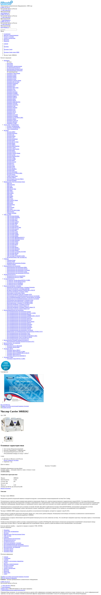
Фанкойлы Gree (11, 109)
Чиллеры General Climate (13, 153)
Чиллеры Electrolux (12, 171)
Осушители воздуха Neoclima (15, 284)
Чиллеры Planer (11, 174)
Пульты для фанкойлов (13, 126)
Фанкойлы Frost (11, 110)
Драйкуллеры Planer (12, 176)
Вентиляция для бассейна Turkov (16, 293)
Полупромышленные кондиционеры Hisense (19, 314)
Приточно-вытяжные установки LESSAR (18, 288)
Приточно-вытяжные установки (12, 286)
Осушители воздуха (9, 278)
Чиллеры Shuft (11, 140)
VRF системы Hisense (13, 250)
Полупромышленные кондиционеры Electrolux (19, 324)
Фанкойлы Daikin (11, 76)
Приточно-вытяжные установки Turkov (17, 291)
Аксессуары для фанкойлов (11, 124)
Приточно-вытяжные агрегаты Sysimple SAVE (19, 294)
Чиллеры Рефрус (11, 177)
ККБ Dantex (10, 201)
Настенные (10, 64)
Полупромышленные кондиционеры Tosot (18, 333)
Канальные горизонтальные (14, 66)
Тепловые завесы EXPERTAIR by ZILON (18, 353)
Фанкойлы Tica (11, 89)
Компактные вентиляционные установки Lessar (20, 301)
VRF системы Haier (12, 220)
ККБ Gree (9, 186)
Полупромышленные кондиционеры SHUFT (19, 323)
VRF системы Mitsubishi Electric (15, 238)
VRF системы (7, 214)
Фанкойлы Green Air (12, 120)
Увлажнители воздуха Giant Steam (16, 276)
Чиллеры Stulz (11, 170)
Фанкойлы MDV (11, 84)
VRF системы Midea (12, 223)
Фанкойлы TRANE (12, 103)
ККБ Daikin (10, 196)
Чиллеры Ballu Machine (13, 146)
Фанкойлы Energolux (12, 83)
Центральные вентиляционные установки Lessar (20, 300)
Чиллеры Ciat (10, 134)
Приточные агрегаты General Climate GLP (18, 308)
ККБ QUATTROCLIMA (13, 210)
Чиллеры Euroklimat (12, 139)
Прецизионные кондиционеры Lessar (17, 271)
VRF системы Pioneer (12, 226)
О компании (7, 34)
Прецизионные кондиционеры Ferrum (17, 268)
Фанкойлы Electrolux (12, 104)
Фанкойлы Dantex (12, 77)
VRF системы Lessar (12, 231)
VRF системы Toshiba (13, 234)
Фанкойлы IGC (11, 86)
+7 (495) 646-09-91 (5, 10)
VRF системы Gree (12, 224)
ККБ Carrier (10, 199)
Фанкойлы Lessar (11, 79)
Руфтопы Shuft (11, 261)
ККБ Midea (10, 187)
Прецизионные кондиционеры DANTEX (18, 273)
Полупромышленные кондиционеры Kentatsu (19, 326)
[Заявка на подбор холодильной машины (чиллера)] (15, 406)
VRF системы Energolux (13, 217)
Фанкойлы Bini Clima (12, 87)
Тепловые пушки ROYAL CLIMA (16, 358)
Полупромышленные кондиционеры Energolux (19, 327)
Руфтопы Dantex (11, 264)
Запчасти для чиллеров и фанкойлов (13, 561)
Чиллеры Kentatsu (11, 180)
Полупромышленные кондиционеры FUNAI (19, 317)
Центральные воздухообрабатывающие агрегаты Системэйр (23, 296)
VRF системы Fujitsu (12, 233)
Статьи (6, 562)
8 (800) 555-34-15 (5, 7)
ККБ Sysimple (10, 207)
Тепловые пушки (8, 357)
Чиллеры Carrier (11, 147)
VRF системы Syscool (13, 229)
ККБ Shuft (9, 190)
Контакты (6, 39)
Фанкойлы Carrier (11, 74)
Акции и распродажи (9, 38)
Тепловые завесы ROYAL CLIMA (16, 351)
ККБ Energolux (11, 184)
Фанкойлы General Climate (14, 80)
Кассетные (10, 63)
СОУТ (5, 574)
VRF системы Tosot (12, 254)
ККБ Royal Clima (11, 189)
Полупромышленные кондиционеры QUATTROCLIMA (22, 335)
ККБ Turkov (10, 191)
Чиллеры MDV (11, 160)
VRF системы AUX (12, 219)
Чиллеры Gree (11, 137)
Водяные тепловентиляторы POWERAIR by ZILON (21, 290)
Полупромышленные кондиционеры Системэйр (20, 330)
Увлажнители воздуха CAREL (15, 277)
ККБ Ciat (9, 183)
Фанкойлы (6, 60)
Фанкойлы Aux (11, 113)
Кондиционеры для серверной (12, 343)
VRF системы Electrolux (13, 248)
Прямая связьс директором (4, 589)
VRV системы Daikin (12, 236)
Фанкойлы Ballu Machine (13, 102)
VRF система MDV (12, 230)
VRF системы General (13, 221)
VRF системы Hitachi (12, 247)
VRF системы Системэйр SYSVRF (16, 251)
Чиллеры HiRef (11, 132)
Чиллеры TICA (11, 167)
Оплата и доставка (9, 36)
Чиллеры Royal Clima (12, 141)
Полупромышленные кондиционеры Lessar (18, 334)
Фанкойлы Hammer (12, 107)
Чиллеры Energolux (12, 133)
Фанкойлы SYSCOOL (13, 94)
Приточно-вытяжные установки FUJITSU (18, 304)
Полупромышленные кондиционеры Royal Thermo (20, 321)
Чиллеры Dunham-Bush (13, 156)
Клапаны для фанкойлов (13, 127)
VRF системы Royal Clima (14, 227)
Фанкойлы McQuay (12, 122)
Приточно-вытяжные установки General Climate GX (21, 307)
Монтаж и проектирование (11, 35)
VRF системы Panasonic (13, 240)
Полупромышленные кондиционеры (14, 310)
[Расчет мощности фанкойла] (9, 578)
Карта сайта (7, 572)
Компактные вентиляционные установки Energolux (21, 287)
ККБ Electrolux (11, 204)
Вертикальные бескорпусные (15, 69)
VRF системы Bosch (12, 244)
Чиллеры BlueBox (12, 169)
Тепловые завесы (8, 348)
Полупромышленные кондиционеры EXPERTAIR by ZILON (23, 316)
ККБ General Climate (12, 200)
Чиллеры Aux (10, 164)
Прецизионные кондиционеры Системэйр (18, 270)
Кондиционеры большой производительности (16, 340)
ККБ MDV (10, 197)
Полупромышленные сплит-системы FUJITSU (19, 337)
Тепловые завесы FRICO (13, 350)
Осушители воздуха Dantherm (15, 283)
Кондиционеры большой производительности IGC (20, 341)
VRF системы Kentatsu (13, 216)
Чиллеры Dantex (11, 151)
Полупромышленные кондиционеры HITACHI (19, 318)
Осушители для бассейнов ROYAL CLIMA (18, 280)
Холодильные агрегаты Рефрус (15, 179)
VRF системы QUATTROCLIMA (16, 256)
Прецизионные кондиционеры (12, 266)
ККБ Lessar (10, 203)
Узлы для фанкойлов (12, 129)
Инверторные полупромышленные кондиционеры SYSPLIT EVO (25, 331)
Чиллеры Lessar (11, 154)
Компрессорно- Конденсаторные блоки (14, 181)
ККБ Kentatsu (10, 211)
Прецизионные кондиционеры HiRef (17, 267)
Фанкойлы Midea (11, 119)
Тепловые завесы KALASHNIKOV (16, 355)
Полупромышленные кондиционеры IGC (18, 338)
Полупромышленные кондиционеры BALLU (19, 320)
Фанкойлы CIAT (11, 90)
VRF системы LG (11, 246)
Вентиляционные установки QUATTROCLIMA (20, 303)
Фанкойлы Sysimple (12, 93)
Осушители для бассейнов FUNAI (16, 281)
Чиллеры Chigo (11, 157)
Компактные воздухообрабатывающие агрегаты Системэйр (23, 298)
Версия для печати (6, 488)
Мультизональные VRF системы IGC (17, 257)
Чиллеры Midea (11, 144)
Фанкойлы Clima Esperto (13, 73)
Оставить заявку (5, 471)
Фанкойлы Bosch (11, 112)
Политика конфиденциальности (16, 590)
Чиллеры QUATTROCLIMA (14, 173)
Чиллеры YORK (11, 159)
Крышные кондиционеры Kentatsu (16, 263)
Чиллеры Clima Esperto (13, 149)
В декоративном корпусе (13, 67)
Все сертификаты (5, 404)
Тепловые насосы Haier (13, 347)
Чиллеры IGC (10, 163)
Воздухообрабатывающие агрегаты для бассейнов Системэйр (23, 297)
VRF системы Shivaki (12, 253)
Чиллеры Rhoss (11, 143)
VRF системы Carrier (12, 243)
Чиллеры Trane (11, 166)
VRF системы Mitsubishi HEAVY (16, 237)
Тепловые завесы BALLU (14, 354)
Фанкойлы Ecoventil (12, 114)
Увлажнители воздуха (10, 274)
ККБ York (9, 194)
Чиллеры (6, 130)
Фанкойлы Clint (11, 106)
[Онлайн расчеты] (6, 407)
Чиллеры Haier (11, 150)
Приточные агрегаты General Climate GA (18, 306)
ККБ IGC (9, 206)
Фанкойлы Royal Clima (13, 82)
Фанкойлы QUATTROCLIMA (15, 117)
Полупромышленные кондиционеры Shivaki (19, 328)
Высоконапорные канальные (14, 70)
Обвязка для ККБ (11, 213)
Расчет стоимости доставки (11, 460)
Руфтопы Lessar (11, 260)
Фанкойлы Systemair (12, 116)
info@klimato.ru (5, 13)
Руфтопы (6, 258)
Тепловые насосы (8, 344)
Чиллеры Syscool (11, 161)
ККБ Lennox (10, 193)
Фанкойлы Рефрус (12, 96)
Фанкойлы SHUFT (12, 97)
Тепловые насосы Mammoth (14, 345)
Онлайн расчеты (8, 567)
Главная (6, 557)
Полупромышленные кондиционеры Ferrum (19, 311)
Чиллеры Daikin (11, 136)
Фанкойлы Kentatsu (12, 92)
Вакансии (6, 41)
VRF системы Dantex (12, 241)
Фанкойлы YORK (12, 123)
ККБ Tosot (9, 209)
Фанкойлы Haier (11, 99)
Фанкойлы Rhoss (11, 100)
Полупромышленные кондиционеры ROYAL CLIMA (21, 313)
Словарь (6, 559)
